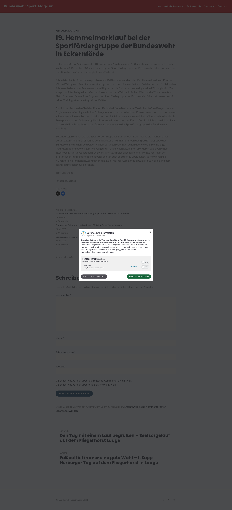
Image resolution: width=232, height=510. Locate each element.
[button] (143, 262)
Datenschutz (100, 236)
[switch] (145, 262)
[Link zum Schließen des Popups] (150, 232)
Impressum (90, 236)
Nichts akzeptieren (94, 276)
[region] (116, 264)
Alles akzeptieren (139, 276)
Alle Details (133, 266)
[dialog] (116, 255)
